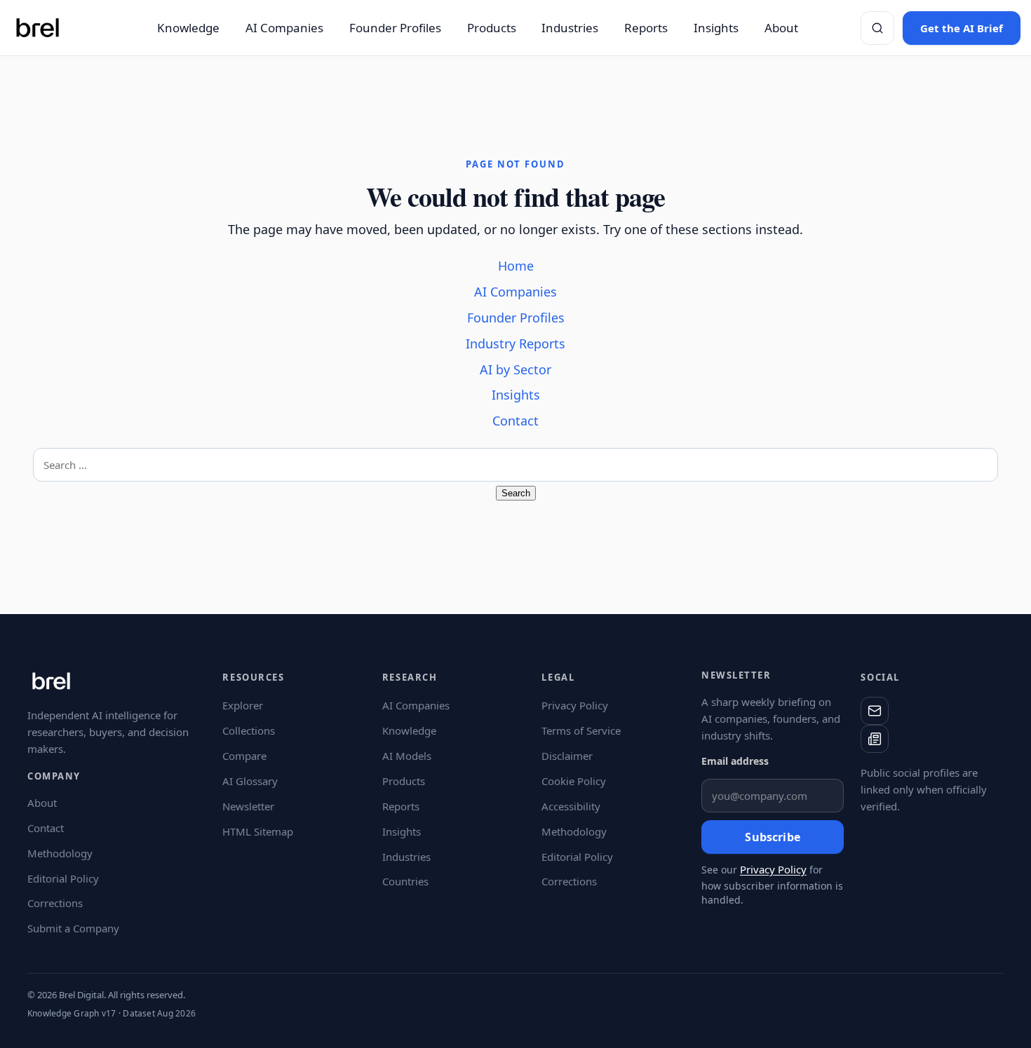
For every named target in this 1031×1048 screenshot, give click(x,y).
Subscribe (772, 837)
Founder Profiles (395, 28)
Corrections (55, 903)
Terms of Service (581, 730)
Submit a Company (73, 928)
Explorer (242, 705)
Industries (569, 28)
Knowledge (188, 28)
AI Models (406, 756)
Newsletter (248, 806)
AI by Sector (515, 369)
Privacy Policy (574, 705)
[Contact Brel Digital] (875, 711)
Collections (248, 730)
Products (491, 28)
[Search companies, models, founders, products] (877, 28)
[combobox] (515, 465)
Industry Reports (515, 343)
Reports (646, 28)
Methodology (60, 853)
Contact (515, 420)
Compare (244, 756)
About (781, 28)
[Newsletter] (875, 739)
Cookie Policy (573, 781)
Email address (735, 761)
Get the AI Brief (961, 28)
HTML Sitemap (257, 831)
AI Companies (284, 28)
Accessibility (570, 806)
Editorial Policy (63, 878)
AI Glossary (250, 781)
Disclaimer (567, 756)
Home (516, 265)
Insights (716, 28)
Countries (405, 881)
